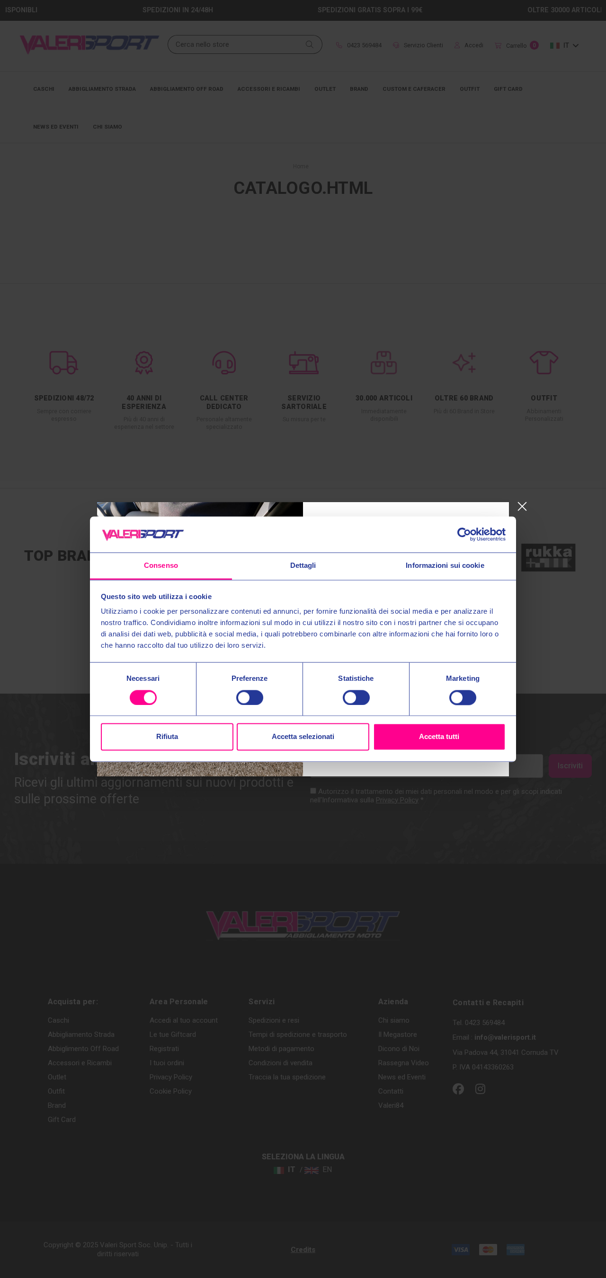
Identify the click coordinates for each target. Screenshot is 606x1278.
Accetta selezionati (303, 737)
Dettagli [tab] (303, 566)
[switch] (249, 697)
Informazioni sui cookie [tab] (445, 566)
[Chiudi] (522, 507)
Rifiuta (167, 737)
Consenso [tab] (161, 566)
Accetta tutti (439, 737)
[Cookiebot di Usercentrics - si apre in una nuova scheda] (464, 534)
